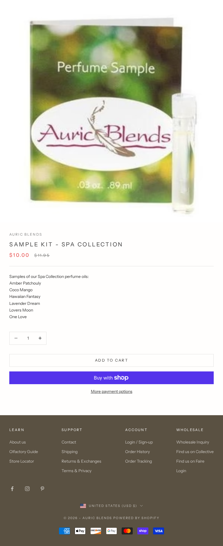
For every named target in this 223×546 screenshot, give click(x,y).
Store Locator (21, 461)
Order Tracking (138, 461)
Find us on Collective (195, 451)
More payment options (111, 391)
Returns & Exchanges (81, 461)
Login (181, 470)
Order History (137, 451)
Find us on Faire (190, 461)
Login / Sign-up (139, 442)
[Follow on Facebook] (12, 489)
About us (17, 442)
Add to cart (111, 360)
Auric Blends (25, 234)
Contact (69, 442)
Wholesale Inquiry (192, 442)
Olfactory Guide (23, 451)
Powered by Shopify (136, 518)
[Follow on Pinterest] (42, 489)
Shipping (70, 451)
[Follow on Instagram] (27, 489)
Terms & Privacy (76, 470)
